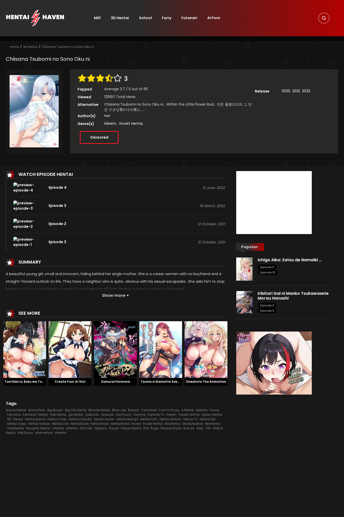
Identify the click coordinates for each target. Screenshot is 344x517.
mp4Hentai (15, 428)
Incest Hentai (131, 123)
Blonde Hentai (99, 410)
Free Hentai (58, 414)
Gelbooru (92, 414)
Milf (97, 17)
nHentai (58, 428)
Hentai (18, 419)
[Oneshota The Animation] (206, 349)
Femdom (14, 414)
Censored (99, 137)
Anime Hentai (16, 410)
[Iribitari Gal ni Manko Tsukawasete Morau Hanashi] (244, 302)
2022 (306, 90)
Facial (214, 410)
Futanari (189, 17)
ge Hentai (75, 414)
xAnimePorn (44, 433)
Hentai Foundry (80, 419)
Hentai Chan (57, 419)
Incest (136, 424)
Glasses (107, 414)
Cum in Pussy (169, 410)
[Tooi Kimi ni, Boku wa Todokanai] (24, 349)
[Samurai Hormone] (115, 349)
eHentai (202, 410)
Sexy (199, 428)
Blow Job (119, 410)
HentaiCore (60, 424)
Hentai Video (16, 424)
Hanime (139, 414)
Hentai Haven (104, 419)
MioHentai (212, 424)
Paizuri (114, 428)
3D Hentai (120, 17)
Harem (110, 123)
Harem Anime (189, 414)
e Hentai (188, 410)
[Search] (323, 18)
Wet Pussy (25, 433)
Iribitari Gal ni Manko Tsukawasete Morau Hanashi (293, 295)
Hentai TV (190, 419)
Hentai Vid (207, 419)
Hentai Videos (39, 424)
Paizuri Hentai (131, 428)
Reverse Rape (171, 428)
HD (9, 419)
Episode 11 (267, 267)
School (145, 17)
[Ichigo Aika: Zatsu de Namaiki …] (244, 268)
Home (14, 47)
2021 (296, 90)
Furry (166, 17)
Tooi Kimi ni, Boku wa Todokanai (30, 381)
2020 (286, 90)
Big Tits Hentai (76, 410)
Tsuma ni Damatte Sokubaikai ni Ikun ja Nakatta (180, 381)
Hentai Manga (127, 419)
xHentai (60, 433)
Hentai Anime (35, 419)
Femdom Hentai (35, 414)
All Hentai (30, 47)
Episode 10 (267, 272)
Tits (208, 428)
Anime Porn (36, 410)
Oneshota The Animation (206, 381)
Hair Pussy (123, 414)
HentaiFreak (100, 424)
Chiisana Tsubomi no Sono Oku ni (68, 47)
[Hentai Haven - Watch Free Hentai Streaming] (35, 17)
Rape (155, 428)
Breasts (134, 410)
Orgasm (100, 428)
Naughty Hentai (38, 428)
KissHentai (173, 424)
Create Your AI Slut (70, 381)
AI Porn (213, 17)
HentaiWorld (120, 424)
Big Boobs (55, 410)
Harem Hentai (211, 414)
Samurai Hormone (115, 381)
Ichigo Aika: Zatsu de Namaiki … (290, 260)
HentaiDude (80, 424)
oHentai (72, 428)
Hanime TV (156, 414)
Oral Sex (86, 428)
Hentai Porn (148, 419)
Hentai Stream (170, 419)
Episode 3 (267, 311)
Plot (146, 428)
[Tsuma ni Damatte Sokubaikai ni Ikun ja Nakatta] (160, 349)
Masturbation (193, 424)
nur (107, 115)
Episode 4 (267, 305)
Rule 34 (188, 428)
